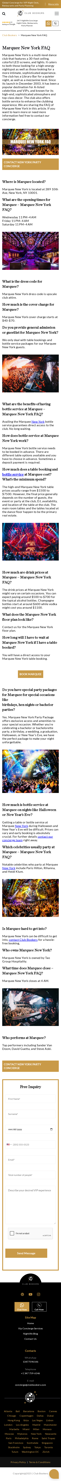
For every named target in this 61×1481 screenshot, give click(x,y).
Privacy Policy (18, 1462)
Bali (18, 1411)
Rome (35, 1438)
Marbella (14, 1429)
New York (38, 421)
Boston (41, 1411)
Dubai (50, 1415)
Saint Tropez (48, 1438)
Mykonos (22, 1433)
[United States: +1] (8, 1144)
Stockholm (14, 1447)
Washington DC (30, 1451)
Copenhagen (26, 1415)
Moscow (9, 1433)
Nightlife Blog (30, 1333)
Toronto (48, 1447)
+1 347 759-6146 (30, 1373)
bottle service (13, 474)
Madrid (36, 1424)
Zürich (46, 1451)
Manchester (50, 1424)
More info (53, 4)
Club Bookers (9, 35)
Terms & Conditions (39, 1462)
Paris (9, 1438)
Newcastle (50, 1433)
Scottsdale (32, 1442)
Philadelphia (22, 1438)
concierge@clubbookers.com (30, 1384)
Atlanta (8, 1411)
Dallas (40, 1415)
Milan (36, 1429)
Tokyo (37, 1447)
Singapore (47, 1442)
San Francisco (15, 1442)
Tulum (15, 1451)
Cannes (53, 1411)
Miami (26, 1429)
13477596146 (30, 1361)
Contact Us (30, 1338)
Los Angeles (22, 1424)
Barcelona (28, 1411)
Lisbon (49, 1420)
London (8, 1424)
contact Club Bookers (23, 939)
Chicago (11, 1415)
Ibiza (26, 1420)
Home (30, 1323)
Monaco (47, 1429)
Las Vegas (37, 1420)
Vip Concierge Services (30, 1328)
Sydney (27, 1447)
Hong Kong (14, 1420)
